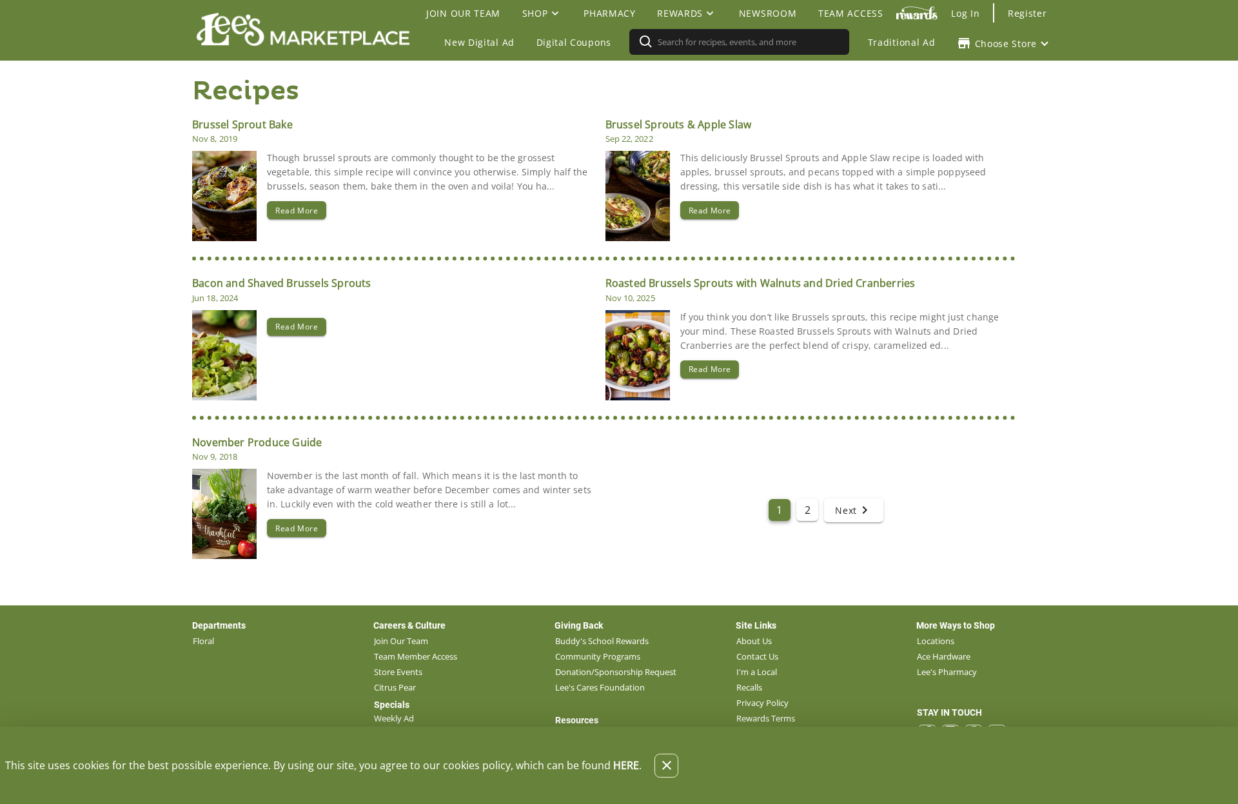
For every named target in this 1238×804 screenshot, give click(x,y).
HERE (626, 765)
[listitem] (203, 641)
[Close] (666, 766)
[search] (748, 41)
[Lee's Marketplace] (307, 42)
